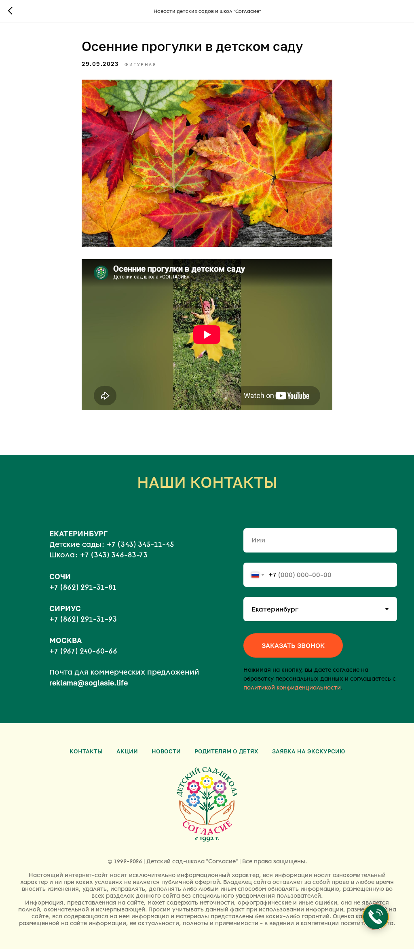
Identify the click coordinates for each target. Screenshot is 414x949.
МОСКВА (65, 640)
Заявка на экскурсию (308, 751)
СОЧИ (60, 576)
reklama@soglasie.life (88, 682)
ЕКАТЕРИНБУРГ (78, 533)
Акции (127, 751)
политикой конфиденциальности (292, 687)
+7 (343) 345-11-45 (140, 544)
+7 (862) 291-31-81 (82, 587)
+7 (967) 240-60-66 (83, 651)
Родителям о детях (226, 751)
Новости (166, 751)
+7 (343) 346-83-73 (114, 554)
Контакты (86, 751)
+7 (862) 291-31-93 (83, 619)
